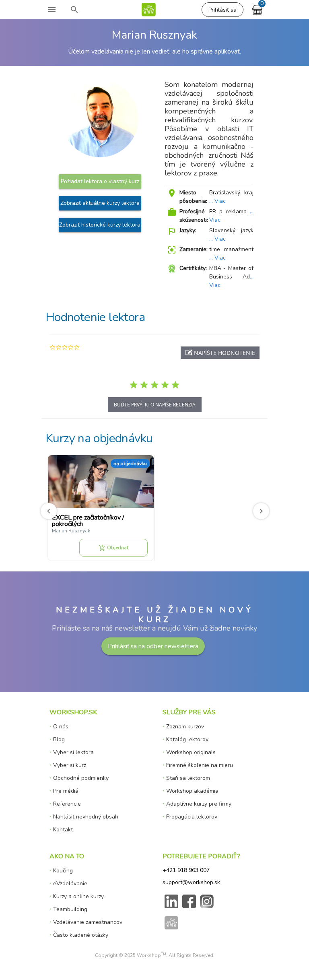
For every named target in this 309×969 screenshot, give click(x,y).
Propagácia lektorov (191, 817)
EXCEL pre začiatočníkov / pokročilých (88, 520)
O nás (60, 726)
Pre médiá (65, 791)
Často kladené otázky (80, 935)
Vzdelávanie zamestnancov (87, 922)
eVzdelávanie (70, 883)
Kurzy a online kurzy (78, 896)
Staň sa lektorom (188, 778)
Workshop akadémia (192, 791)
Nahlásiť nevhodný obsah (85, 817)
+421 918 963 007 (186, 870)
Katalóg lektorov (187, 739)
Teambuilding (70, 909)
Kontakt (63, 829)
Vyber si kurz (69, 765)
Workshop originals (191, 752)
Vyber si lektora (73, 752)
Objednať (113, 548)
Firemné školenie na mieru (199, 765)
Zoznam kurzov (185, 726)
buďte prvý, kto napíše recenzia (155, 404)
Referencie (67, 804)
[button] (220, 352)
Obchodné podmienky (81, 778)
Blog (59, 739)
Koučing (63, 870)
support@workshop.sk (191, 882)
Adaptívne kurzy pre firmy (198, 804)
